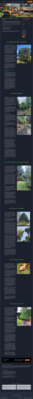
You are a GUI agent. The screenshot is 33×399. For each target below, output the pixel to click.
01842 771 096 (29, 1)
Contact (23, 1)
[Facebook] (18, 397)
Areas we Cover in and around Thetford (16, 395)
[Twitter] (21, 397)
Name (23, 21)
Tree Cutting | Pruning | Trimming (25, 32)
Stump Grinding (24, 34)
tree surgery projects (10, 47)
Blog (15, 1)
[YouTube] (19, 397)
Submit (23, 36)
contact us (11, 376)
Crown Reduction (25, 33)
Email (23, 26)
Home (10, 1)
